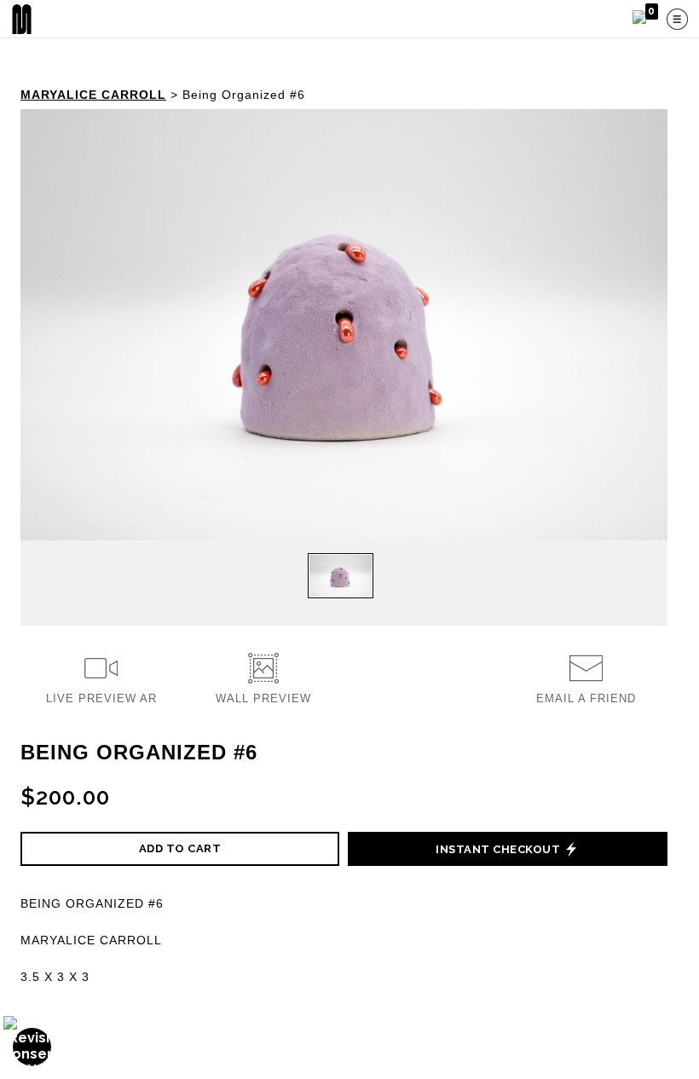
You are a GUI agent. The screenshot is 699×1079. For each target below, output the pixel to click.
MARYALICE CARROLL (93, 94)
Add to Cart (180, 848)
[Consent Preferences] (32, 1047)
